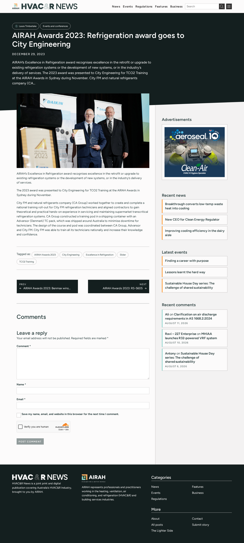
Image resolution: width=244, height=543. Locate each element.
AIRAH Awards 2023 (45, 254)
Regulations (144, 6)
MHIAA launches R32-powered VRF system (191, 336)
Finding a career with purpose (187, 261)
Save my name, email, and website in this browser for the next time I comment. (70, 414)
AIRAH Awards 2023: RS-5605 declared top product (122, 288)
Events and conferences (55, 26)
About (155, 518)
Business (176, 6)
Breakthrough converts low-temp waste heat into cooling (194, 206)
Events (128, 6)
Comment (24, 346)
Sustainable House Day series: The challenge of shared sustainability (190, 285)
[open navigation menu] (229, 6)
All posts (157, 524)
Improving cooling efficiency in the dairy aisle (195, 233)
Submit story (200, 524)
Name (21, 384)
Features (161, 6)
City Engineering (70, 254)
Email (21, 399)
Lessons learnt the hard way (185, 272)
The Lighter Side (162, 530)
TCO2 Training (26, 261)
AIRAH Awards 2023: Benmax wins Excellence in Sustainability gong (46, 288)
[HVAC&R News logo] (44, 6)
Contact (197, 518)
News (116, 6)
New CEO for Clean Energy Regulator (192, 219)
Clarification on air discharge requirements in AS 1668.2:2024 (191, 316)
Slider (123, 254)
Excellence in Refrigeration (99, 254)
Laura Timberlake (27, 26)
